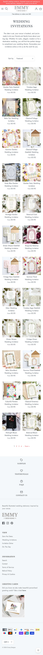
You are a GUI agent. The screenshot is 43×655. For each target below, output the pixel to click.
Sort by (10, 58)
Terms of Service (8, 567)
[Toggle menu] (2, 8)
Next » (27, 446)
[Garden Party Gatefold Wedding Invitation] (11, 76)
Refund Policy (7, 571)
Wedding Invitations (9, 540)
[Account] (35, 8)
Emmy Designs (11, 647)
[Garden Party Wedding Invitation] (32, 172)
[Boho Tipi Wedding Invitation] (11, 107)
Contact (4, 564)
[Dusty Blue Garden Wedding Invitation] (11, 172)
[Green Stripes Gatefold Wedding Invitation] (11, 235)
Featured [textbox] (20, 58)
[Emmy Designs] (21, 8)
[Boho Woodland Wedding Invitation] (11, 359)
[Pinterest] (12, 523)
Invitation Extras (7, 543)
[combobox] (25, 58)
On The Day (6, 547)
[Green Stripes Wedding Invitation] (11, 328)
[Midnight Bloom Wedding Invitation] (11, 422)
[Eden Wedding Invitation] (11, 297)
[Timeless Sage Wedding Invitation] (32, 76)
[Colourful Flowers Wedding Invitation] (11, 390)
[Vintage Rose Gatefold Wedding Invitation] (11, 266)
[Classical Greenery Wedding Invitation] (32, 390)
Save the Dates (7, 536)
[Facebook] (3, 523)
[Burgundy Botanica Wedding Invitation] (32, 235)
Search (4, 560)
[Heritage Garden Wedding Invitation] (11, 203)
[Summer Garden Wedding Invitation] (11, 138)
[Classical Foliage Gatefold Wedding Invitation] (32, 138)
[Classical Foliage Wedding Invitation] (32, 107)
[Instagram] (7, 523)
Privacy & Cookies (8, 574)
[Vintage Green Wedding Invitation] (32, 328)
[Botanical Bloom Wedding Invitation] (32, 422)
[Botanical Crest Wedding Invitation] (32, 203)
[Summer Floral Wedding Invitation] (32, 266)
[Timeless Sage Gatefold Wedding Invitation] (32, 297)
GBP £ (6, 642)
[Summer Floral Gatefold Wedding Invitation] (32, 359)
